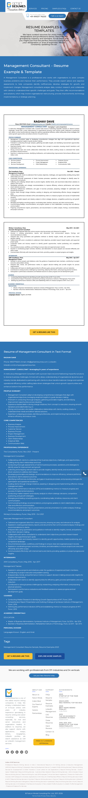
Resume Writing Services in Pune (66, 781)
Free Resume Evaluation (34, 784)
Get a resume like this (44, 332)
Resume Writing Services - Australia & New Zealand (34, 772)
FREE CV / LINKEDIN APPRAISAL (44, 742)
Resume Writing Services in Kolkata (70, 779)
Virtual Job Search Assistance (57, 774)
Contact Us (50, 732)
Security (53, 796)
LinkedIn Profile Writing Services (61, 767)
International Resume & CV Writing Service (51, 765)
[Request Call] (85, 473)
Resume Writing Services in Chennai (46, 779)
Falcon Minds (37, 698)
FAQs (48, 695)
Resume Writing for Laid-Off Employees (34, 774)
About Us (35, 695)
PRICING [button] (44, 9)
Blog (47, 735)
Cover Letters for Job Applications (47, 769)
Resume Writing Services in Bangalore (17, 781)
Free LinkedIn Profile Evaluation (53, 784)
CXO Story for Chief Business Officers (49, 777)
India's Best (36, 701)
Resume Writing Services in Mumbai (22, 779)
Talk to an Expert (57, 16)
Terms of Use (36, 796)
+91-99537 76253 (38, 16)
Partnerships (37, 713)
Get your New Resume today (44, 675)
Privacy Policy (45, 796)
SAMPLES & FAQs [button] (59, 9)
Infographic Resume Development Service (36, 767)
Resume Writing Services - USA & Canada (65, 772)
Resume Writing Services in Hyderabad (42, 781)
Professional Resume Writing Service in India (20, 765)
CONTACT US (75, 9)
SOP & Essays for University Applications (23, 777)
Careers (35, 710)
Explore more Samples (49, 656)
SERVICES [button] (33, 9)
